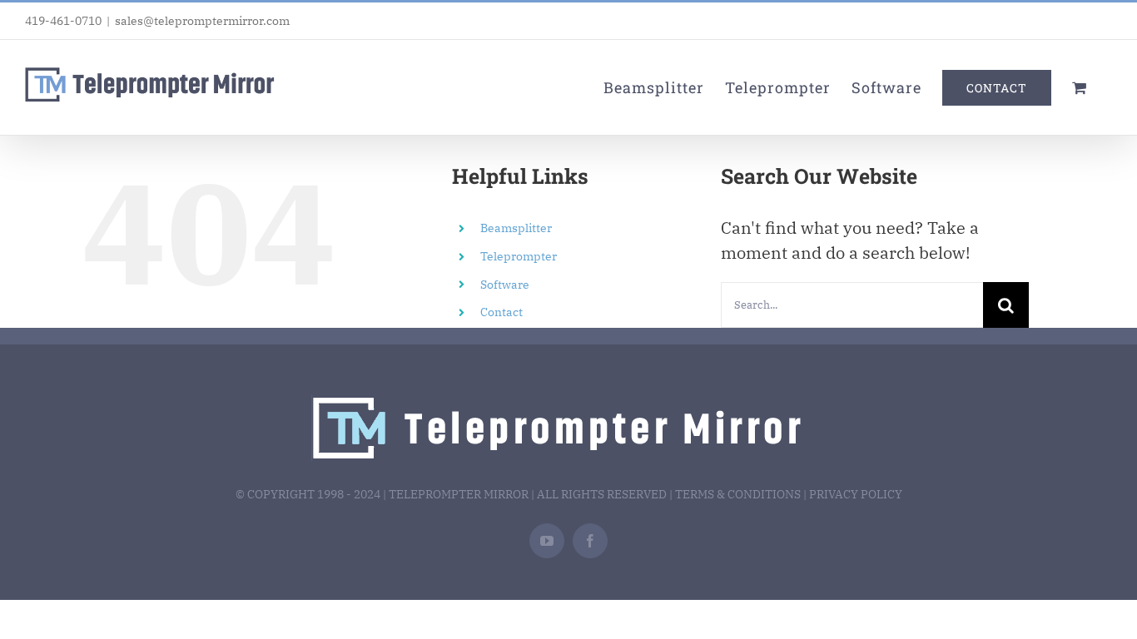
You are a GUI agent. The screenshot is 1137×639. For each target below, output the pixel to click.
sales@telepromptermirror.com (202, 20)
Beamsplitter (516, 227)
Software (504, 284)
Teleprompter (518, 256)
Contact (501, 312)
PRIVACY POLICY (855, 494)
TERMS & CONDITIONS (738, 494)
